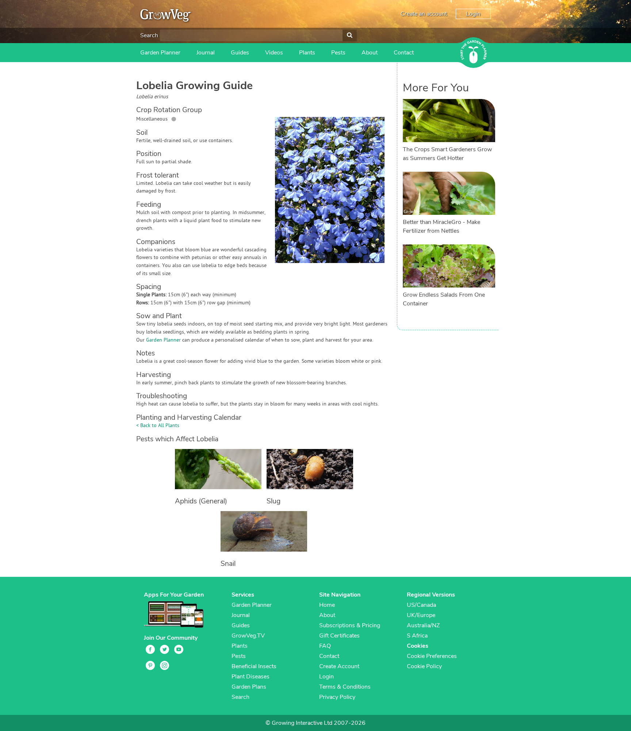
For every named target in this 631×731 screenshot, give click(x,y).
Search (149, 35)
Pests (338, 53)
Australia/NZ (423, 625)
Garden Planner (160, 53)
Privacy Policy (337, 697)
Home (327, 605)
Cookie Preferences (432, 656)
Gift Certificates (339, 636)
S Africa (417, 636)
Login (473, 14)
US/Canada (421, 605)
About (370, 53)
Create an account (424, 14)
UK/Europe (421, 615)
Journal (205, 53)
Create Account (339, 666)
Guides (240, 53)
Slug (273, 501)
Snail (228, 563)
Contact (404, 53)
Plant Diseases (250, 677)
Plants (307, 53)
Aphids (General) (201, 501)
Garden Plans (249, 687)
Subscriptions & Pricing (349, 625)
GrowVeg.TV (248, 636)
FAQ (325, 646)
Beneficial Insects (254, 666)
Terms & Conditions (345, 687)
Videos (274, 53)
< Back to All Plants (157, 425)
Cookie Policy (424, 666)
